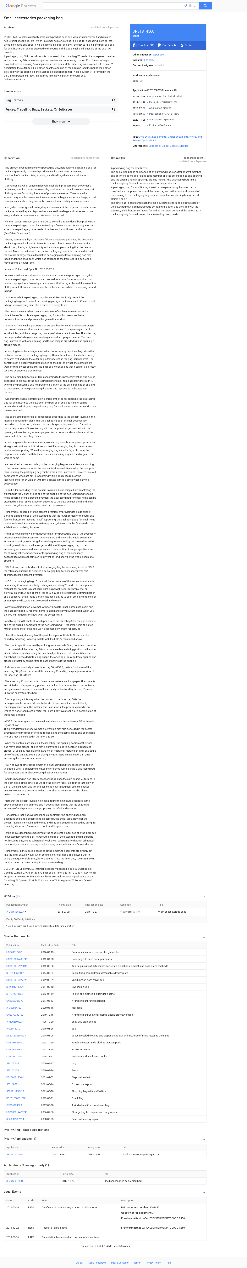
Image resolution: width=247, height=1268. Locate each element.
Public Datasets (120, 1262)
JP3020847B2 (13, 1007)
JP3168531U (13, 1084)
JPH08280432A (14, 1021)
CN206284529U (15, 1105)
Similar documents (177, 136)
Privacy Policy (153, 1262)
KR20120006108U (16, 1098)
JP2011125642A (15, 1091)
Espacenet (155, 145)
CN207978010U (15, 1014)
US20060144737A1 (17, 1112)
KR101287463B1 (15, 993)
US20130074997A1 (17, 959)
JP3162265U (13, 1070)
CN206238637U (15, 1000)
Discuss (184, 145)
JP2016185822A (15, 911)
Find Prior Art (169, 45)
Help (168, 1262)
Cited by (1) (144, 136)
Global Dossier (170, 145)
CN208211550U (15, 1056)
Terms (137, 1262)
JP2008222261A (15, 1119)
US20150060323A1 (17, 1035)
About (79, 1262)
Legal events (159, 136)
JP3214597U (13, 1028)
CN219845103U (15, 1042)
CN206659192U (15, 1049)
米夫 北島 (148, 60)
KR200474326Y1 (15, 986)
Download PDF (145, 45)
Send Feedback (97, 1262)
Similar (188, 45)
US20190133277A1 (17, 979)
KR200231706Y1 (15, 1077)
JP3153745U (13, 1063)
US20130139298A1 (17, 966)
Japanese (158, 54)
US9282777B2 (14, 952)
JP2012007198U (15, 1154)
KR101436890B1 (15, 973)
